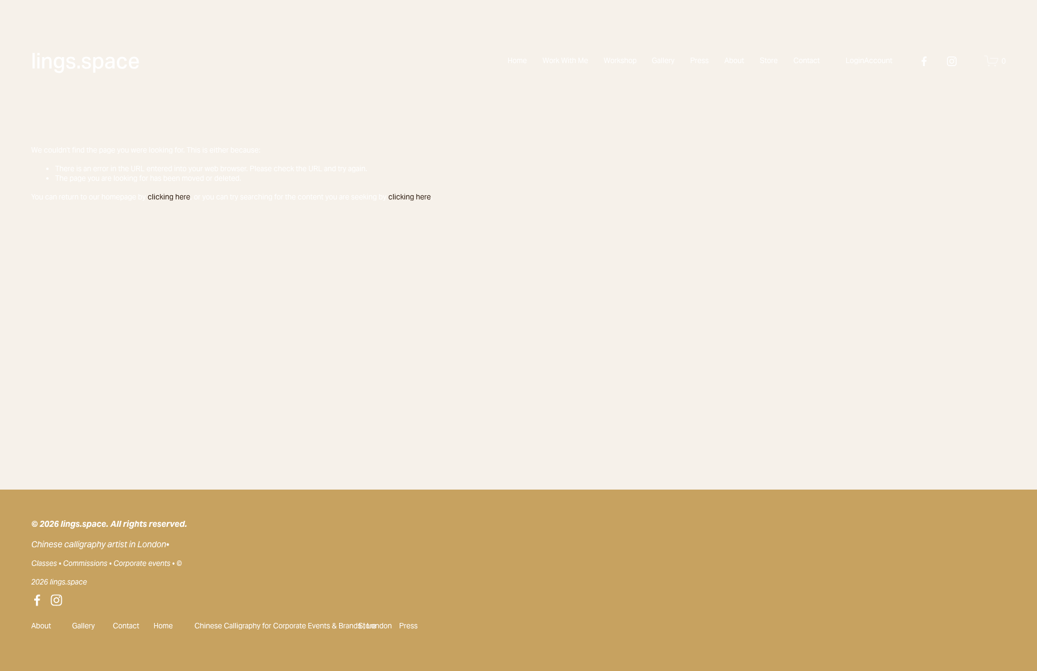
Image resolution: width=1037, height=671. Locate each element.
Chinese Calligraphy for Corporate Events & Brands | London (293, 625)
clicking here (169, 196)
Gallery (663, 60)
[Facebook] (924, 61)
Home (517, 60)
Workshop (620, 60)
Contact (806, 60)
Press (699, 60)
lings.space (85, 60)
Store (769, 60)
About (734, 60)
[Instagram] (952, 61)
